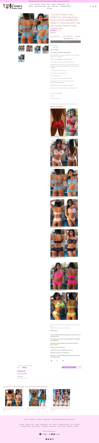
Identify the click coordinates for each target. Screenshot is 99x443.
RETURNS (75, 426)
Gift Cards (49, 8)
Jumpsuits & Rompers (40, 6)
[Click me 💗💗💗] (64, 182)
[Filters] (77, 367)
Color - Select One (67, 36)
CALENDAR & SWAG (65, 6)
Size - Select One (54, 36)
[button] (53, 30)
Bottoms (30, 6)
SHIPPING (69, 426)
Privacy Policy (52, 426)
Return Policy (55, 47)
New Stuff (37, 4)
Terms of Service (36, 426)
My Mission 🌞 (32, 419)
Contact (39, 419)
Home (31, 4)
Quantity (78, 36)
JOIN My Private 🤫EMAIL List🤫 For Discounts (63, 419)
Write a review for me (68, 367)
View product (13, 405)
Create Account (46, 419)
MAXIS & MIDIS (61, 4)
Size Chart (54, 45)
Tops (68, 4)
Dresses (43, 4)
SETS (49, 6)
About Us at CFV (61, 426)
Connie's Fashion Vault (50, 431)
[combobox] (91, 6)
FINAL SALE (55, 6)
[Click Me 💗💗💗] (64, 122)
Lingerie (53, 4)
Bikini (48, 4)
